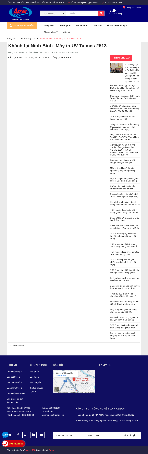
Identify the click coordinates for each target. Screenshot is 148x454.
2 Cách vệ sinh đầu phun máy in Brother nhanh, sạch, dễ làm (125, 287)
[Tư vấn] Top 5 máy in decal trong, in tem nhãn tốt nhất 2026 (125, 203)
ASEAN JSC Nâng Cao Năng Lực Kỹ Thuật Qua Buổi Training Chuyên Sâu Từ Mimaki (124, 108)
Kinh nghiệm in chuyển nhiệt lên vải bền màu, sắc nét (124, 279)
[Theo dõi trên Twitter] (10, 435)
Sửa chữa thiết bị (14, 388)
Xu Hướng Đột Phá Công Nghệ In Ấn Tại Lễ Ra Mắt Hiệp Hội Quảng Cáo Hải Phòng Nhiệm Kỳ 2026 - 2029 (132, 73)
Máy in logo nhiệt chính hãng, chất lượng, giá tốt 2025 (123, 310)
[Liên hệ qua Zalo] (5, 435)
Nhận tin (128, 435)
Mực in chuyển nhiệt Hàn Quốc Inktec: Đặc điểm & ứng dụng (124, 179)
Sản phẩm (34, 371)
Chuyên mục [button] (38, 365)
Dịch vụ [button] (12, 365)
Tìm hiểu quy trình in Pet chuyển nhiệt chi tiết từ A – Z (123, 295)
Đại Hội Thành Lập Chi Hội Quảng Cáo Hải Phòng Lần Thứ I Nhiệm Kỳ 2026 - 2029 (124, 88)
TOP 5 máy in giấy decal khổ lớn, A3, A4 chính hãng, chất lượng (123, 236)
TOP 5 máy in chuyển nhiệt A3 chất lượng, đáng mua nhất (124, 326)
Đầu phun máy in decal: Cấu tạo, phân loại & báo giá (123, 161)
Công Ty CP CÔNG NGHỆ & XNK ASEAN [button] (100, 408)
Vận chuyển (35, 382)
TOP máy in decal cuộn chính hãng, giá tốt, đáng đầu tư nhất (124, 211)
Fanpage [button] (105, 365)
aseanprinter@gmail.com (87, 2)
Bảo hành (34, 377)
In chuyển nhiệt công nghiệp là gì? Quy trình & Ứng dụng (124, 318)
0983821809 (117, 2)
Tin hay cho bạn (121, 58)
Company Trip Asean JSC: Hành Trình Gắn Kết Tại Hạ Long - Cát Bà (125, 98)
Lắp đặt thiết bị (13, 377)
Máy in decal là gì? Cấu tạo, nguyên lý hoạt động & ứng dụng (123, 170)
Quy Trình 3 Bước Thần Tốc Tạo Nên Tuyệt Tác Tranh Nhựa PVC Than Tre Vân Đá (124, 137)
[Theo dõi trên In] (33, 435)
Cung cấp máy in (14, 371)
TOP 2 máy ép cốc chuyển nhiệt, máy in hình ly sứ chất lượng (123, 262)
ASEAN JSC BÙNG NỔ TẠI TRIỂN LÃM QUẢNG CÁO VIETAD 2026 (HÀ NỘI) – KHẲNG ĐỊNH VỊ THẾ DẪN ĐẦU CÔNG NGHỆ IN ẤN (124, 150)
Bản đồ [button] (58, 365)
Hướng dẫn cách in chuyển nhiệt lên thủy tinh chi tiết (122, 187)
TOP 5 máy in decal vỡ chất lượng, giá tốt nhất (123, 117)
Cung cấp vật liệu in (16, 393)
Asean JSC (30, 450)
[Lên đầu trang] (143, 440)
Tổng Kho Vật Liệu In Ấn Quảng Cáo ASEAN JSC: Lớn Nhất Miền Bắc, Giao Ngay (124, 126)
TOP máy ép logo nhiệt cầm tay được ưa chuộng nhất (124, 253)
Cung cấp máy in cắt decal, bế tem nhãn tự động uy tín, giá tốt (124, 227)
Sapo (51, 450)
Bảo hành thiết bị (14, 382)
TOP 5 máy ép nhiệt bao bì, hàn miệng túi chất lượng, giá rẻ (124, 271)
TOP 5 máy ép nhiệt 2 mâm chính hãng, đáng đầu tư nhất (123, 245)
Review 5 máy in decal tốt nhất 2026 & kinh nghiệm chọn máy (124, 195)
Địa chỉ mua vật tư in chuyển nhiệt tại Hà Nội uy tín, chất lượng (123, 335)
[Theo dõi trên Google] (25, 435)
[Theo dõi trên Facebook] (18, 435)
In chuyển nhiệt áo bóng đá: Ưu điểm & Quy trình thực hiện (124, 302)
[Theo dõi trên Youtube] (41, 435)
